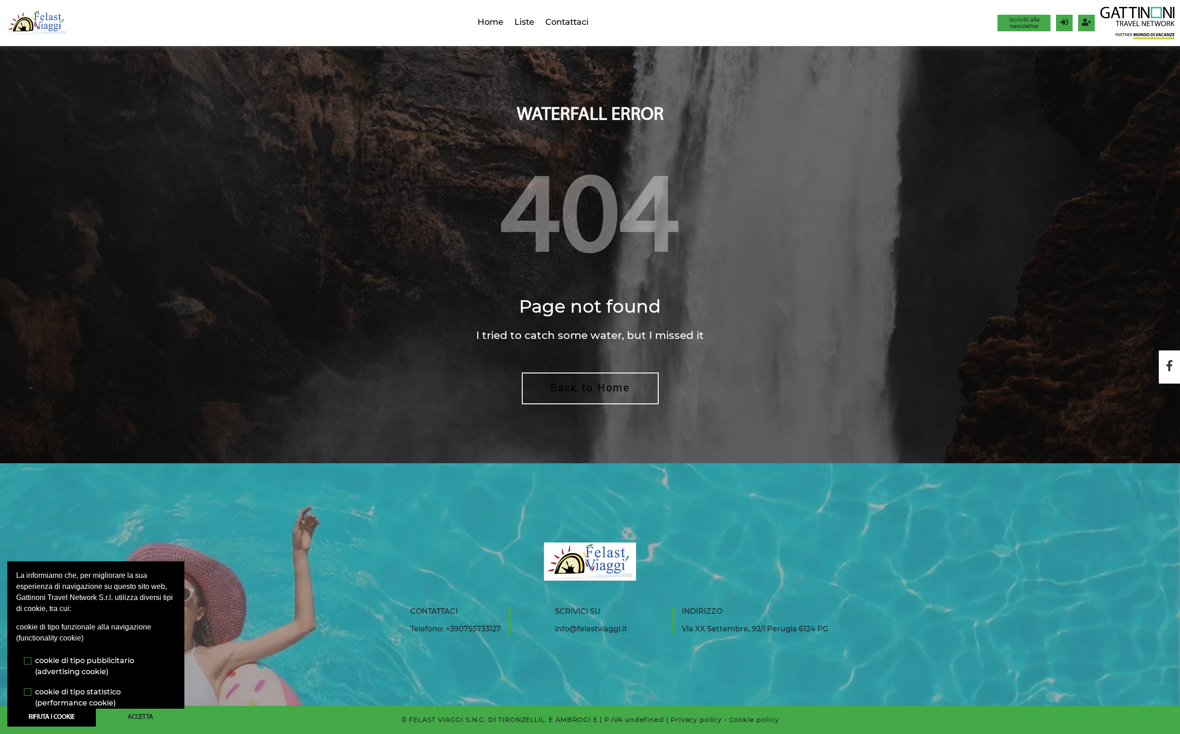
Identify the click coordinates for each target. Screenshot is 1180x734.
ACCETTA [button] (140, 717)
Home (490, 22)
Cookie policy (754, 720)
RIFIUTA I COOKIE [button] (52, 717)
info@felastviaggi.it (591, 628)
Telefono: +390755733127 (455, 628)
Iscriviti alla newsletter (1024, 22)
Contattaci (567, 22)
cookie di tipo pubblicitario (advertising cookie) (84, 666)
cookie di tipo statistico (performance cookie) (78, 697)
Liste (524, 22)
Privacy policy (696, 720)
